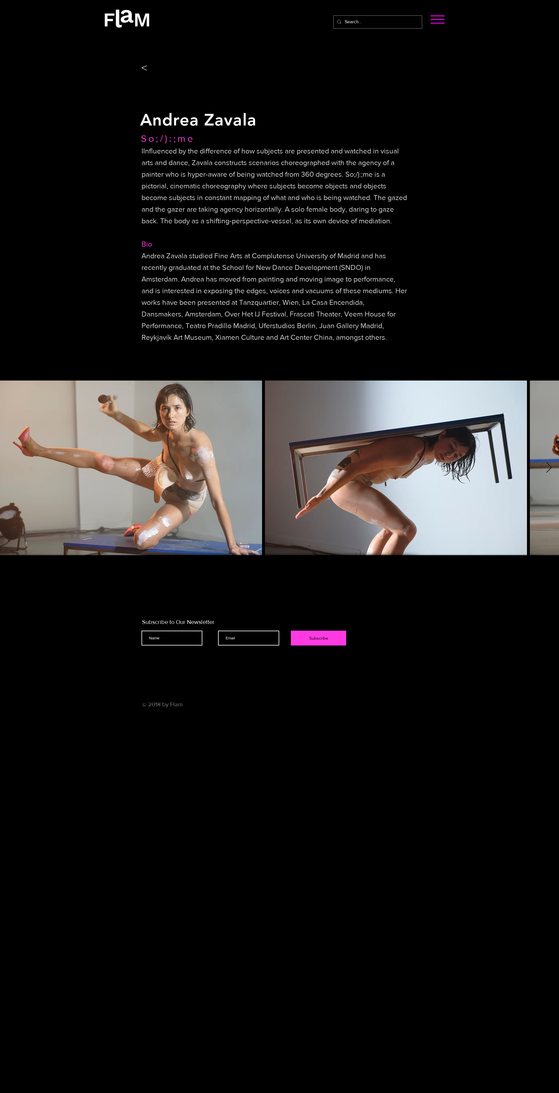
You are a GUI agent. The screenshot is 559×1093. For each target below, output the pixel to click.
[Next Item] (549, 468)
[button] (438, 19)
